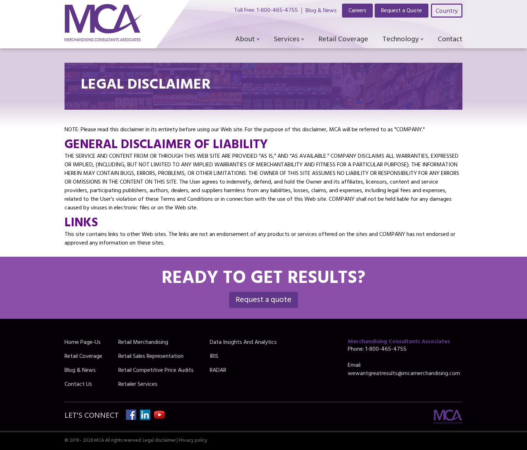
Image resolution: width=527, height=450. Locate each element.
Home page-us (83, 342)
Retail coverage (343, 40)
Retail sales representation (151, 356)
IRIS (214, 356)
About (245, 40)
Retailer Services (137, 384)
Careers (357, 11)
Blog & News (321, 11)
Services (286, 40)
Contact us (78, 384)
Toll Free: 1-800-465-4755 (266, 10)
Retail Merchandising (143, 342)
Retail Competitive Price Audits (156, 370)
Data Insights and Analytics (243, 342)
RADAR (218, 370)
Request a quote (263, 300)
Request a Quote (401, 11)
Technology (401, 40)
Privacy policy (193, 441)
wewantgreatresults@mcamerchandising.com (404, 374)
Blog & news (80, 370)
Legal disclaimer (159, 441)
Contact (450, 40)
